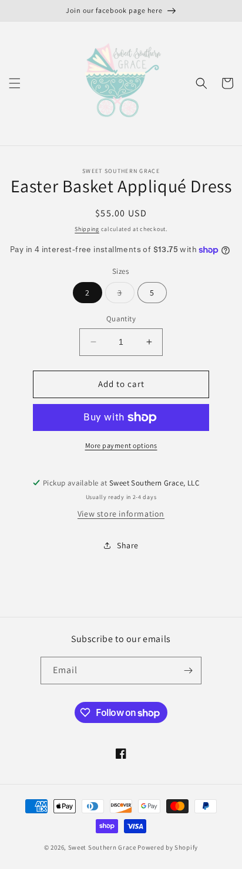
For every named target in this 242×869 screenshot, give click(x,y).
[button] (15, 83)
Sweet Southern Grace (102, 847)
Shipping (87, 229)
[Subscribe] (188, 670)
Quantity (121, 319)
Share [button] (128, 545)
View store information (121, 513)
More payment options (121, 445)
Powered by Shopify (167, 847)
